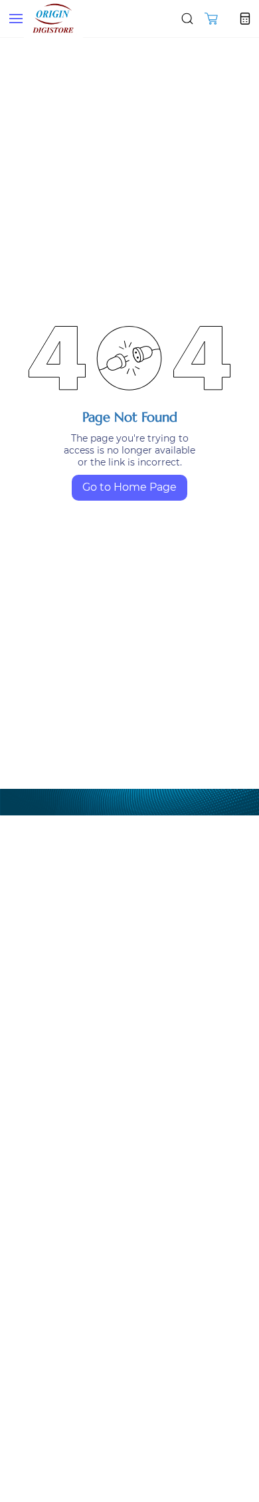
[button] (211, 18)
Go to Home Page (129, 487)
